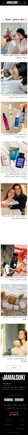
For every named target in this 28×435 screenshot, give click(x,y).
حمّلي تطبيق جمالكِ (14, 395)
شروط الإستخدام (7, 424)
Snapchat (5, 389)
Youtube (14, 389)
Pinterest (14, 387)
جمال (20, 405)
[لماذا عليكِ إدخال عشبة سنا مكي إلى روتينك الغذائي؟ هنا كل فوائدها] (14, 339)
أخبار (24, 408)
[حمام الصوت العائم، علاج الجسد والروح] (14, 300)
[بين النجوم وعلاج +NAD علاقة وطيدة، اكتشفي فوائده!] (14, 260)
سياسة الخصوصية (20, 428)
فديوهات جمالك (7, 405)
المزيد (14, 367)
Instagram (6, 387)
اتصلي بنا (22, 420)
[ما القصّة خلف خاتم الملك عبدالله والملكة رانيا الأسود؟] (14, 199)
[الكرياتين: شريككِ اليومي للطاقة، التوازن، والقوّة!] (14, 38)
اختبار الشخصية (11, 408)
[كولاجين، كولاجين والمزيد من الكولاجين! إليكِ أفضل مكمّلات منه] (14, 157)
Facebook (22, 387)
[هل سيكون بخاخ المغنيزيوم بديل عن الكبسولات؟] (14, 117)
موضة (24, 405)
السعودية (14, 405)
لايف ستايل (18, 20)
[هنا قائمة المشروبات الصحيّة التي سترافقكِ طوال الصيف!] (14, 78)
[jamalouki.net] (14, 2)
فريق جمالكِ (21, 424)
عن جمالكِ (9, 420)
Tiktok (21, 389)
